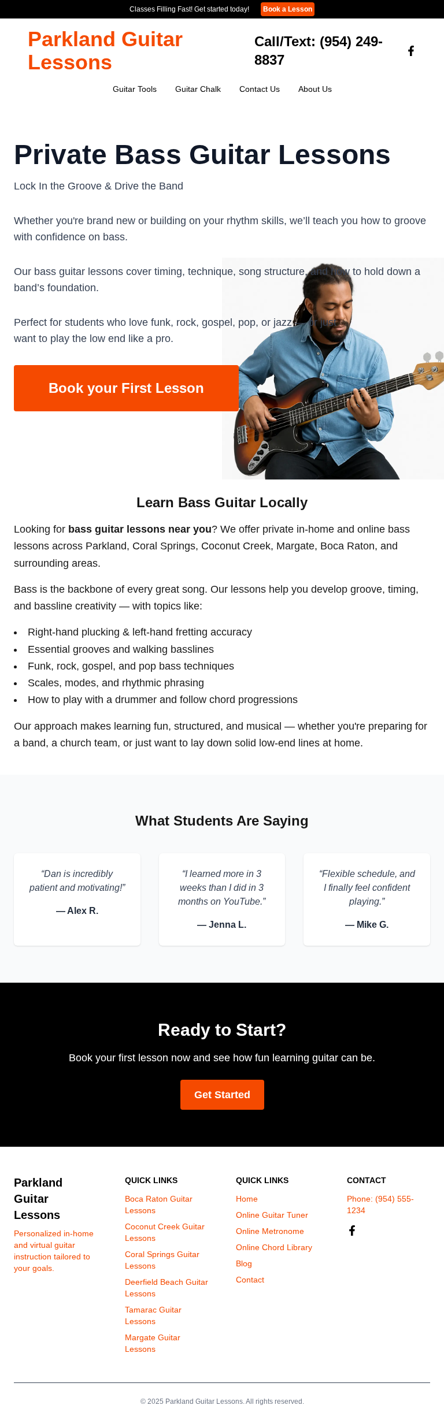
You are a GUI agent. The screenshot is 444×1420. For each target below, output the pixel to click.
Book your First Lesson (126, 388)
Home (247, 1198)
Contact (250, 1279)
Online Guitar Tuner (272, 1215)
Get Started (222, 1095)
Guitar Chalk (198, 89)
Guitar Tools (135, 89)
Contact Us (259, 89)
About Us (315, 89)
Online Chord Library (274, 1247)
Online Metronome (270, 1231)
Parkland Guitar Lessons (105, 50)
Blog (244, 1263)
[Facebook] (411, 51)
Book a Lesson (287, 9)
